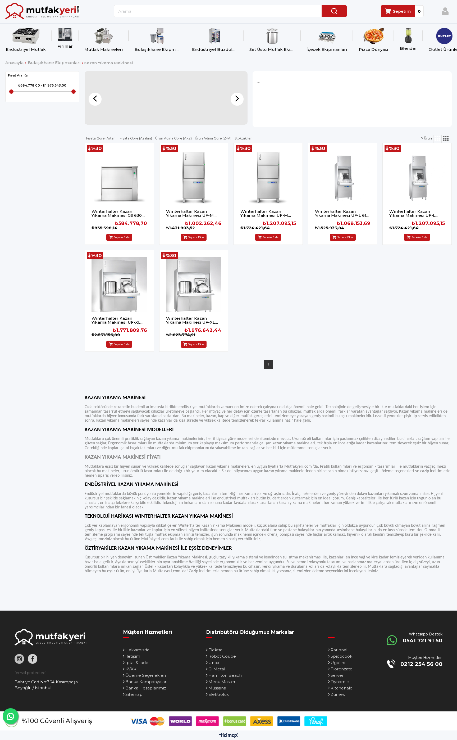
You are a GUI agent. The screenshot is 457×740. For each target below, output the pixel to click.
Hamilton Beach (225, 675)
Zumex (338, 694)
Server (337, 675)
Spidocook (341, 656)
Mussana (217, 688)
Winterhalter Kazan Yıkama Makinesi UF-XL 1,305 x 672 (116, 320)
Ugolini (338, 662)
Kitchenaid (342, 688)
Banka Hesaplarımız (145, 688)
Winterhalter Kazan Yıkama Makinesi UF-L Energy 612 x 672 (412, 213)
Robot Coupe (222, 656)
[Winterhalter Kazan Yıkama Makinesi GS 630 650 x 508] (119, 177)
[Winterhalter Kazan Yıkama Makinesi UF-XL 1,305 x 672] (119, 285)
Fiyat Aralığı (18, 75)
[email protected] (31, 672)
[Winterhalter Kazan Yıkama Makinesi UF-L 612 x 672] (343, 177)
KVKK (130, 668)
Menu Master (221, 681)
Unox (213, 662)
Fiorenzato (342, 668)
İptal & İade (136, 662)
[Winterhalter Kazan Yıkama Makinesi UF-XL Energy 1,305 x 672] (194, 285)
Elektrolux (218, 694)
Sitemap (134, 694)
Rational (339, 649)
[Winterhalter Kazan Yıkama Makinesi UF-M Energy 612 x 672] (268, 177)
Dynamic (340, 681)
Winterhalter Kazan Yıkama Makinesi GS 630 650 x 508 (117, 213)
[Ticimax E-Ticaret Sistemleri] (228, 736)
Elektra (215, 649)
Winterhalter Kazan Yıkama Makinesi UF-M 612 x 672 (190, 213)
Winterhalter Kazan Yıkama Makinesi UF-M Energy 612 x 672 (264, 213)
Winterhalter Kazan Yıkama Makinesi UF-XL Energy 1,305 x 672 (190, 320)
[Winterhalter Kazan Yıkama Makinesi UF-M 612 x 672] (194, 177)
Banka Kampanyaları (146, 681)
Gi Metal (216, 668)
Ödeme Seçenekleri (145, 675)
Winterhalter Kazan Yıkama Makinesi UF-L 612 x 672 (342, 213)
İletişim (132, 656)
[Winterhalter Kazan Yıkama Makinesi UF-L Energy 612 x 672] (417, 177)
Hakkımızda (137, 649)
